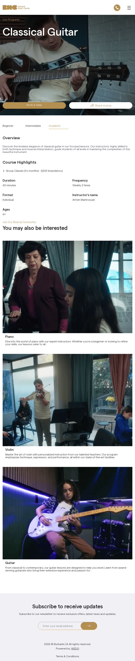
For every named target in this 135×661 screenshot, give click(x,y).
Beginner (8, 125)
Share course (103, 105)
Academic (55, 125)
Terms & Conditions (67, 656)
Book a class (34, 104)
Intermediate (33, 125)
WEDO (75, 648)
